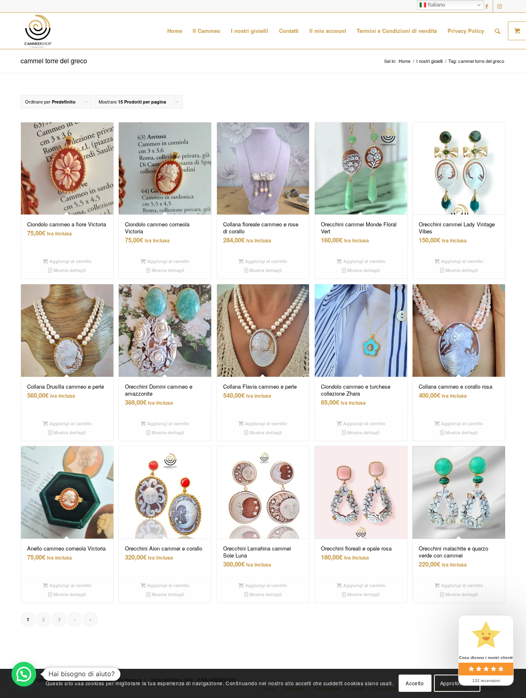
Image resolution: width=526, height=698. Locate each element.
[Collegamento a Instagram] (499, 6)
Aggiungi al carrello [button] (70, 261)
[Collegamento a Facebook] (487, 6)
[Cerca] (497, 31)
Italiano (435, 5)
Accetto (415, 683)
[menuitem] (174, 31)
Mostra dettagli (69, 270)
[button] (24, 674)
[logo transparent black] (38, 31)
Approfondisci (457, 683)
